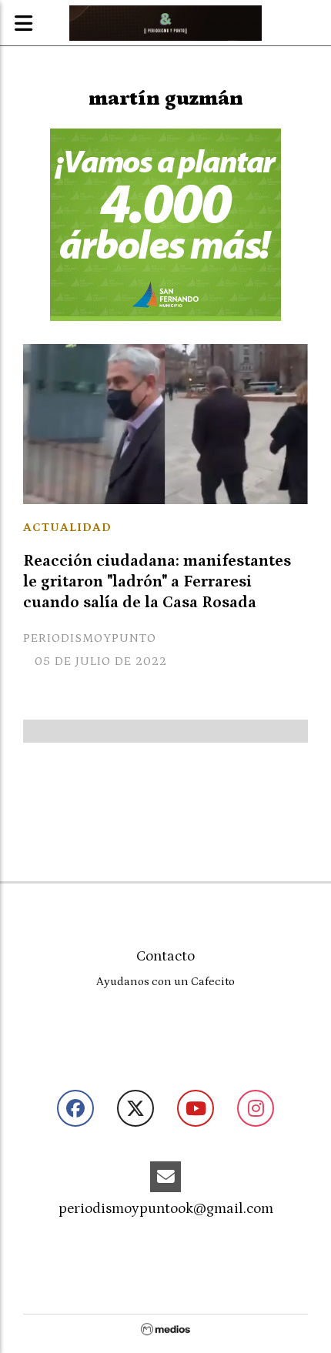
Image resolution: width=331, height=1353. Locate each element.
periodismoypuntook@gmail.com (166, 1209)
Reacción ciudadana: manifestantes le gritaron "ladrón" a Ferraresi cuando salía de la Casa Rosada (157, 582)
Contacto (165, 956)
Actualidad (67, 527)
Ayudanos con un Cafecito (165, 981)
